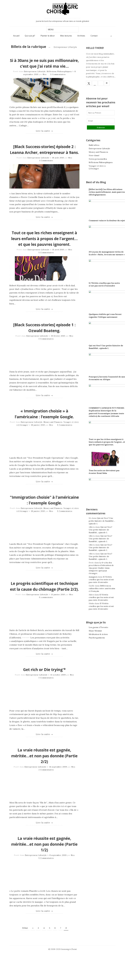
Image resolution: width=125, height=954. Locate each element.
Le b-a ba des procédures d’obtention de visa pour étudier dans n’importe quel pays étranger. (101, 568)
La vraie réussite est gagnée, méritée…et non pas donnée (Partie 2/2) (44, 755)
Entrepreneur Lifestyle (35, 71)
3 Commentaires (46, 339)
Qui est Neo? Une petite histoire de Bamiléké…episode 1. (102, 521)
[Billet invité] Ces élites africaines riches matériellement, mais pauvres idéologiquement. (107, 192)
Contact (94, 35)
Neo (45, 74)
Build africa (94, 145)
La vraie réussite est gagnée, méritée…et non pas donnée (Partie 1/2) (44, 844)
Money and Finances (53, 422)
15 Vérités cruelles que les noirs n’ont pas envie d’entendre (101, 579)
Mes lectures (66, 35)
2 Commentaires (46, 770)
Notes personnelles (98, 159)
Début (25, 928)
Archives (81, 35)
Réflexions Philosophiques (59, 71)
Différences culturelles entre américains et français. (102, 588)
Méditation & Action (98, 634)
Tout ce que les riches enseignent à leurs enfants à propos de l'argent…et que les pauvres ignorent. (44, 238)
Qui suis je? (30, 35)
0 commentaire (46, 597)
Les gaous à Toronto (98, 627)
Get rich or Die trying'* (44, 669)
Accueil (16, 35)
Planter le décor (48, 35)
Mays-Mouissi (95, 630)
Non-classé (94, 155)
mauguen (93, 577)
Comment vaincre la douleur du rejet (107, 220)
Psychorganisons (97, 637)
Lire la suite (44, 131)
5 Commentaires (58, 74)
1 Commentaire (46, 160)
